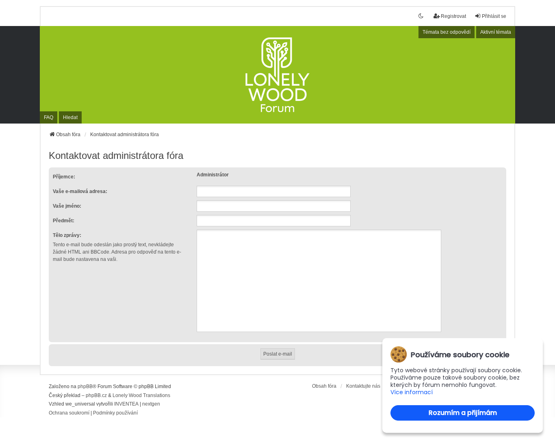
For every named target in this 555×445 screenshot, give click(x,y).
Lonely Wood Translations (141, 395)
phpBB (85, 386)
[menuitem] (69, 413)
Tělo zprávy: (67, 235)
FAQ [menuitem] (48, 117)
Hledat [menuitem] (70, 117)
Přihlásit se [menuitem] (494, 16)
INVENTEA (126, 404)
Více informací (411, 392)
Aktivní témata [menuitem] (495, 32)
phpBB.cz (96, 395)
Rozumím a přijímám (463, 412)
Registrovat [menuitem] (453, 16)
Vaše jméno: (67, 206)
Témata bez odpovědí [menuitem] (446, 32)
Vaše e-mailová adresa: (80, 191)
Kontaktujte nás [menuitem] (363, 386)
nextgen (151, 404)
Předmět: (63, 221)
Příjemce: (64, 177)
